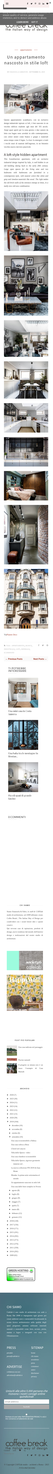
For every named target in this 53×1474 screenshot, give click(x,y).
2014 (12, 1236)
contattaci (35, 1366)
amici (33, 1370)
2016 (12, 1229)
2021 (12, 1114)
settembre (15, 1137)
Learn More (22, 22)
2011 (12, 1248)
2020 (12, 1118)
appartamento (26, 50)
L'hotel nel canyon (18, 1149)
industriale (9, 649)
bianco (29, 646)
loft (18, 649)
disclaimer (35, 1373)
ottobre (14, 1133)
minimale (25, 649)
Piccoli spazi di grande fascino (20, 797)
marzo (14, 1209)
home (33, 1353)
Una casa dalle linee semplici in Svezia (26, 1187)
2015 (12, 1232)
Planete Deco (12, 635)
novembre (16, 1129)
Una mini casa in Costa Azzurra (19, 713)
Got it (34, 22)
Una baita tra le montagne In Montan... (23, 755)
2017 (12, 1225)
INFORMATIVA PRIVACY (31, 1417)
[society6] (25, 970)
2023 (12, 1106)
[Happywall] (25, 1010)
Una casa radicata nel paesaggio (30, 1047)
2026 (12, 1095)
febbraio (15, 1213)
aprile (14, 1206)
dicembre (15, 1125)
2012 (12, 1244)
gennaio (15, 1217)
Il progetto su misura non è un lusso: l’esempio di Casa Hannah (30, 1068)
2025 (12, 1099)
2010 (12, 1252)
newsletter (35, 1360)
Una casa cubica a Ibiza (20, 1145)
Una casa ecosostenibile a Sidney (23, 1141)
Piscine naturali (24, 1060)
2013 (12, 1240)
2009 (12, 1255)
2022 (12, 1110)
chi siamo (34, 1356)
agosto (14, 1190)
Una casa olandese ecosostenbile (23, 1157)
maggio (15, 1202)
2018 (12, 1221)
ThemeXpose (9, 1453)
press (33, 1363)
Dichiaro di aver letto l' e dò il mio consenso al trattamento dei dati (25, 1418)
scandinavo (9, 653)
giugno (14, 1198)
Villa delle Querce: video (20, 1153)
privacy (34, 1376)
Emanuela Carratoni (19, 72)
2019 (12, 1122)
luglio (14, 1194)
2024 (12, 1103)
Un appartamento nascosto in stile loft (25, 1183)
